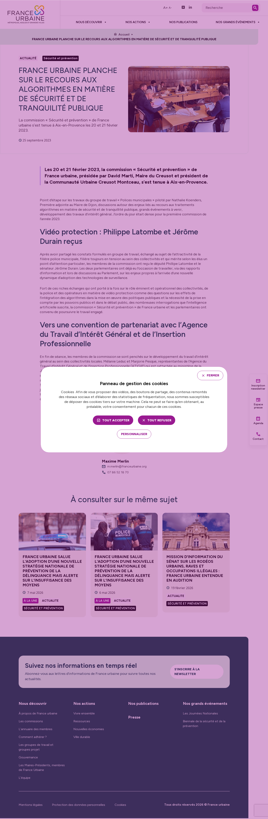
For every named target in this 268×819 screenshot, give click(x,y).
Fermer (213, 375)
